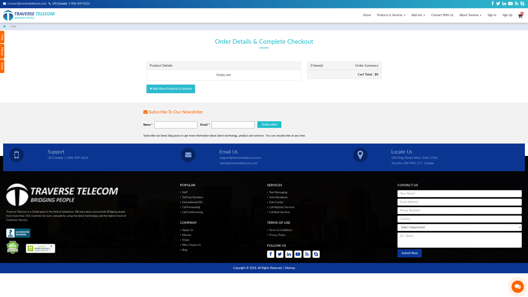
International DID (192, 202)
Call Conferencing (192, 212)
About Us (187, 230)
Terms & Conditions (280, 230)
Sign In (492, 15)
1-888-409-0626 (76, 157)
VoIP (185, 192)
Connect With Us (442, 15)
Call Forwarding (191, 207)
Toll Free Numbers (192, 197)
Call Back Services (279, 212)
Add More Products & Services (172, 88)
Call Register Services (282, 207)
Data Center (276, 202)
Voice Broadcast (278, 197)
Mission (186, 235)
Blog (184, 250)
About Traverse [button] (469, 15)
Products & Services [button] (390, 15)
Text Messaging (278, 192)
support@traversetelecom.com (240, 157)
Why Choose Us (191, 245)
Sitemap (290, 268)
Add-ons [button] (417, 15)
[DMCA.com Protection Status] (12, 247)
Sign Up (507, 15)
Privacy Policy (277, 235)
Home (367, 15)
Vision (185, 240)
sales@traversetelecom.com (238, 163)
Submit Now (410, 253)
